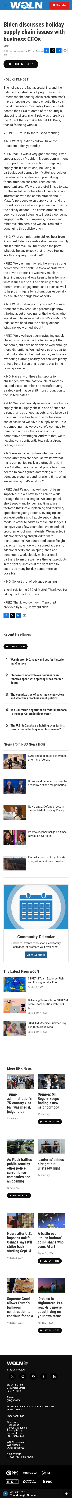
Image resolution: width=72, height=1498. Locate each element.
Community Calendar (36, 936)
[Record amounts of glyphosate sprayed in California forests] (14, 863)
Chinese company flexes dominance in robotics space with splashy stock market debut (36, 679)
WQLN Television (16, 1442)
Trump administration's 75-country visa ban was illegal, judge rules (19, 1103)
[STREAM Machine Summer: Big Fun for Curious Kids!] (14, 1028)
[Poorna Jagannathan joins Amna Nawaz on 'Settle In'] (14, 837)
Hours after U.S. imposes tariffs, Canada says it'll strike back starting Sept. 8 (19, 1242)
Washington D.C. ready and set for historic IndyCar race (37, 661)
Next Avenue (14, 1454)
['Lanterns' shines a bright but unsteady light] (51, 1146)
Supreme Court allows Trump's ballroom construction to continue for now (20, 1307)
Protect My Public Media (20, 1456)
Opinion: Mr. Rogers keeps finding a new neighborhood (48, 1100)
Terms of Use (14, 1433)
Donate (61, 5)
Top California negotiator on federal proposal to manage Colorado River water (38, 711)
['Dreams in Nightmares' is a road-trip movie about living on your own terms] (51, 1285)
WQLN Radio (13, 1445)
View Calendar (36, 955)
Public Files (13, 1425)
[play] (5, 1493)
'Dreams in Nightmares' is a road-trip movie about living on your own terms (50, 1307)
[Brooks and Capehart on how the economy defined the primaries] (14, 786)
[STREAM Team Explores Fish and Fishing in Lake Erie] (14, 984)
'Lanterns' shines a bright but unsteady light (51, 1163)
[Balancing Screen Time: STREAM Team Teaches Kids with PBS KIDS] (14, 1005)
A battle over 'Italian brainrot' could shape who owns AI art (51, 1240)
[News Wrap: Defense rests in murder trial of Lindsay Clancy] (14, 812)
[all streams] (67, 1493)
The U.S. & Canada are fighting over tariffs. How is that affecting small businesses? (37, 727)
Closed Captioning (17, 1427)
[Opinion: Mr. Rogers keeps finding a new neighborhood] (51, 1081)
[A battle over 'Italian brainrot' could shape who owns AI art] (51, 1220)
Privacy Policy (14, 1430)
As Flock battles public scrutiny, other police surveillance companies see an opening (19, 1170)
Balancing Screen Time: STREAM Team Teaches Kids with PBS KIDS (48, 1004)
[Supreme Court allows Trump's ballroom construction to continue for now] (20, 1285)
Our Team (12, 1422)
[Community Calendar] (36, 907)
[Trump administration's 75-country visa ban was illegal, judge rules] (20, 1081)
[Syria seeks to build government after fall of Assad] (14, 761)
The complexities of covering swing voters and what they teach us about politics (37, 696)
